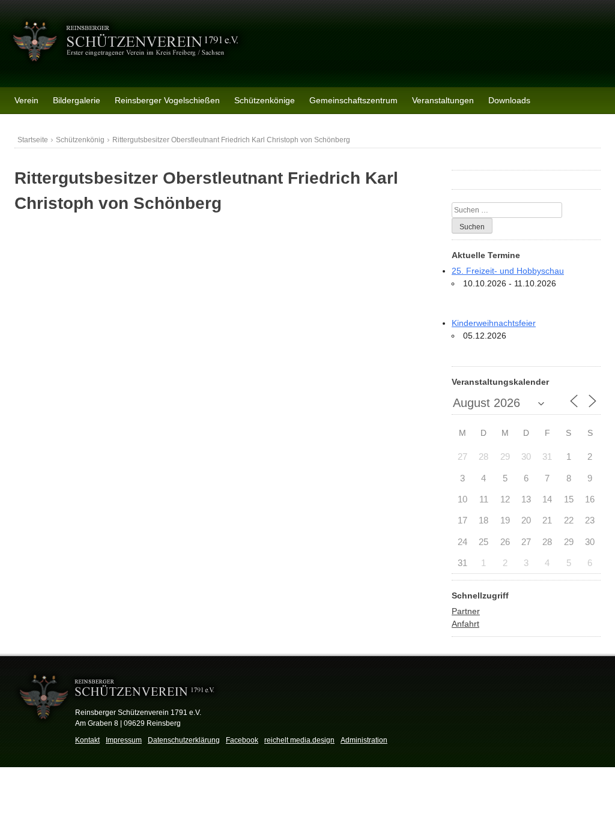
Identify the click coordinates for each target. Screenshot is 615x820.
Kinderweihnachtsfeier (494, 323)
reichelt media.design (299, 740)
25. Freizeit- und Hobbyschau (508, 271)
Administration (364, 740)
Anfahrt (465, 624)
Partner (466, 611)
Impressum (124, 740)
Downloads (509, 100)
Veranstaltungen (443, 100)
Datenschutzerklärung (184, 740)
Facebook (242, 740)
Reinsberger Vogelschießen (167, 100)
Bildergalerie (76, 100)
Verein (26, 100)
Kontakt (87, 740)
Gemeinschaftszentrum (353, 100)
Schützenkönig (80, 140)
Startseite (32, 140)
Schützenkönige (264, 100)
